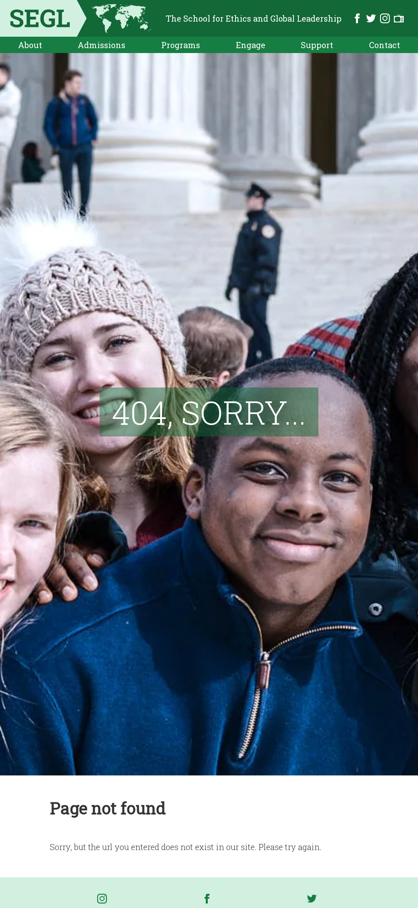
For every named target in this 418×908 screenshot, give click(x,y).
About (30, 45)
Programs (180, 45)
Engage (250, 45)
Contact (384, 45)
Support (317, 45)
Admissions (101, 45)
